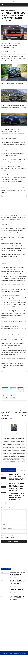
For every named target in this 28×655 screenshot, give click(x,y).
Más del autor (21, 470)
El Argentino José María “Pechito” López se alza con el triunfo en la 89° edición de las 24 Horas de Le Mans (7, 414)
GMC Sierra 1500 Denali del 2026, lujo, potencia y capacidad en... (17, 598)
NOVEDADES (12, 10)
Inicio (2, 8)
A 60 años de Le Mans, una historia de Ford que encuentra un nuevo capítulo (16, 496)
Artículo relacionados (9, 470)
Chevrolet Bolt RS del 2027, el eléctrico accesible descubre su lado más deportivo (17, 477)
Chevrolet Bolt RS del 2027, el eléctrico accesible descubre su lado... (17, 574)
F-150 (6, 8)
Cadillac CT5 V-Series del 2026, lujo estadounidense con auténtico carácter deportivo (17, 487)
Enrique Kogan (6, 23)
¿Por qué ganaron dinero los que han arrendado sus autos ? (21, 413)
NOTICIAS (7, 10)
